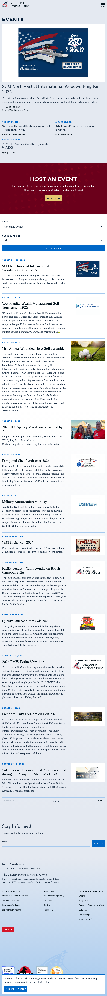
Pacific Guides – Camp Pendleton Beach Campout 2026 (31, 570)
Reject (22, 989)
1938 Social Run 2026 (18, 542)
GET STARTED (53, 198)
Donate (8, 930)
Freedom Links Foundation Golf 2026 (29, 714)
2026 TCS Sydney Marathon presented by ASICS (32, 429)
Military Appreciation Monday (24, 501)
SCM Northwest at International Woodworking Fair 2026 (25, 268)
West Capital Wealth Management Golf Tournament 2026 (30, 305)
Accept (10, 989)
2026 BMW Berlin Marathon (23, 662)
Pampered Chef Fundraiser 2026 (26, 460)
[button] (103, 4)
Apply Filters (53, 248)
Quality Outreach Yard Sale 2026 (26, 621)
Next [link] (99, 801)
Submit (98, 843)
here (38, 868)
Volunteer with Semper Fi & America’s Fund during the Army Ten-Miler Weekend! (34, 772)
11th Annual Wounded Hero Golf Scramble (33, 348)
